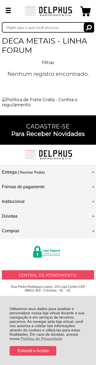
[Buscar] (89, 27)
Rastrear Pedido (32, 172)
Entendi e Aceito (33, 350)
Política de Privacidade (41, 338)
